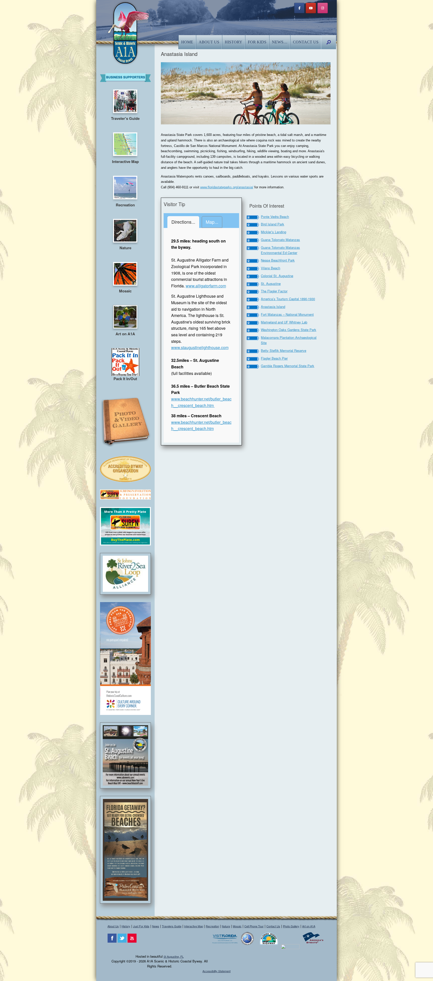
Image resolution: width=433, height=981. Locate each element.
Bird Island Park (272, 224)
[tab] (183, 222)
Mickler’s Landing (273, 231)
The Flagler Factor (274, 291)
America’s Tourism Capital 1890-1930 (288, 298)
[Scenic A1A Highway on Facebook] (299, 8)
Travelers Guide (171, 926)
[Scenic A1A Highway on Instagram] (322, 8)
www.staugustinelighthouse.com (200, 347)
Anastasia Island (273, 306)
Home (187, 42)
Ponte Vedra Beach (275, 216)
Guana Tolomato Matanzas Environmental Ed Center (280, 250)
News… (279, 42)
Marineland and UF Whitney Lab (284, 322)
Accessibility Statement (216, 971)
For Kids (257, 42)
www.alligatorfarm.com (206, 286)
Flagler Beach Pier (274, 358)
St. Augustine (271, 283)
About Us (209, 42)
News (155, 926)
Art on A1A (308, 926)
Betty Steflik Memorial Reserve (283, 350)
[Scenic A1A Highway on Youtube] (311, 8)
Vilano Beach (270, 268)
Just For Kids (141, 926)
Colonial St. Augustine (277, 275)
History (233, 42)
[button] (328, 42)
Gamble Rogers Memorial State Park (287, 365)
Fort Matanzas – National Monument (287, 314)
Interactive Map (193, 926)
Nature (226, 926)
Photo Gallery (291, 926)
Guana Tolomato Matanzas (280, 239)
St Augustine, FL (174, 956)
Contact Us (305, 42)
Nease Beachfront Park (278, 260)
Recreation (212, 926)
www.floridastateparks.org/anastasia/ (226, 187)
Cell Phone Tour (254, 926)
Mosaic (237, 926)
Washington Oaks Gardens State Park (288, 329)
